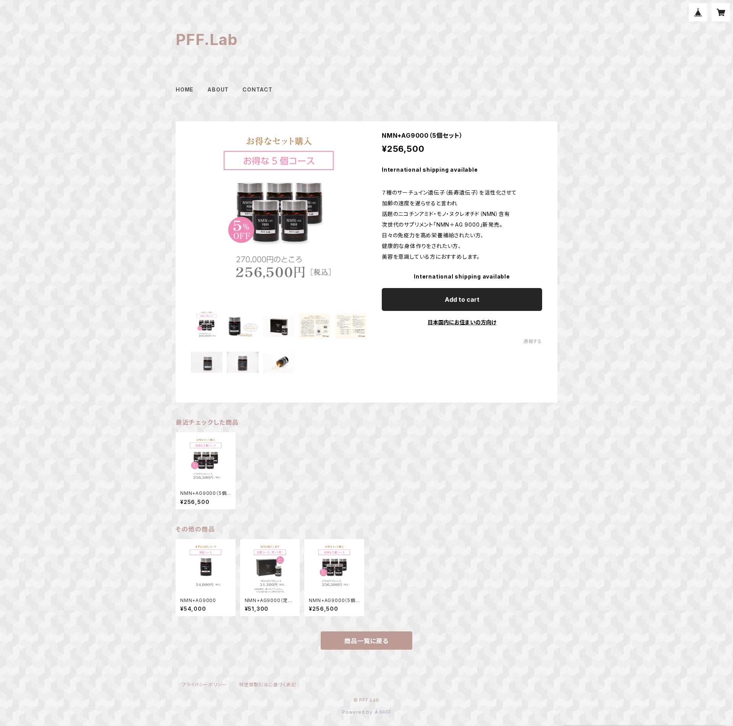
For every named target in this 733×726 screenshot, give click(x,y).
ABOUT (218, 89)
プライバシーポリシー (204, 684)
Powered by (358, 712)
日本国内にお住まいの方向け (462, 322)
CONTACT (257, 89)
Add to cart (462, 299)
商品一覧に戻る (366, 641)
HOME (185, 89)
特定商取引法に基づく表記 (267, 684)
